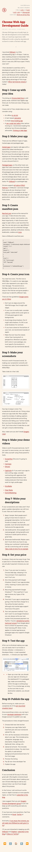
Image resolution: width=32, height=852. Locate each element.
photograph (26, 12)
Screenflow (9, 459)
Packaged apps (7, 165)
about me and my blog (23, 14)
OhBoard (12, 52)
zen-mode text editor (13, 123)
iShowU (7, 467)
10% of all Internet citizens (17, 82)
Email (14, 814)
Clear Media (9, 490)
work (14, 12)
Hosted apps (6, 147)
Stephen (14, 832)
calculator (17, 118)
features (5, 188)
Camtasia (8, 464)
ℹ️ (10, 844)
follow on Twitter (12, 834)
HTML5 (22, 185)
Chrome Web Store (18, 98)
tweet (28, 10)
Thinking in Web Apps (20, 130)
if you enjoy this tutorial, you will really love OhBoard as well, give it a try (15, 823)
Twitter (19, 814)
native (18, 185)
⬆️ (21, 844)
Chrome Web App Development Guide (15, 23)
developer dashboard (14, 714)
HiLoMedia (8, 486)
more (20, 232)
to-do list (15, 115)
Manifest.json (6, 213)
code (18, 12)
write (22, 10)
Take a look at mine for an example (16, 549)
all (14, 185)
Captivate (8, 470)
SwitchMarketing (10, 493)
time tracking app (17, 121)
